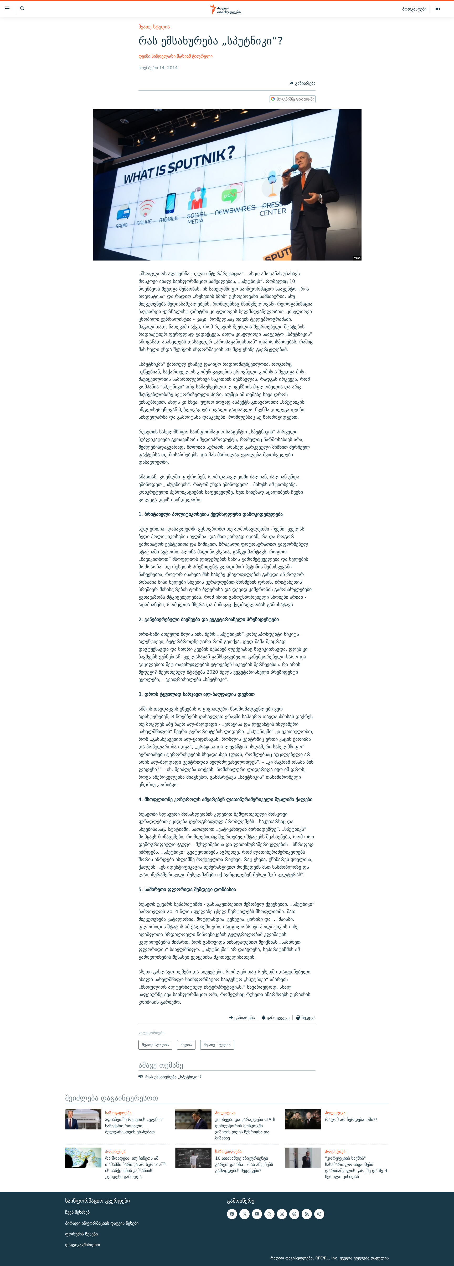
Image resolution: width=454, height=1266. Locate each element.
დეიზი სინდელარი (157, 56)
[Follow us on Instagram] (282, 1214)
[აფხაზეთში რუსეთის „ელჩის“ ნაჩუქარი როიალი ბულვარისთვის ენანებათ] (83, 1119)
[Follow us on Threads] (294, 1214)
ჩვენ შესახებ (77, 1212)
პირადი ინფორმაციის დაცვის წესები (101, 1223)
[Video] (438, 9)
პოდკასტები (414, 9)
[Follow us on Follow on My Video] (269, 1214)
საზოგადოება (118, 1112)
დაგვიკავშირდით (82, 1245)
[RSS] (307, 1214)
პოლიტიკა (225, 1112)
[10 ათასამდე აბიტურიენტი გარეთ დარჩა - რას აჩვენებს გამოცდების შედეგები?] (193, 1158)
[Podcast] (319, 1214)
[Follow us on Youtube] (257, 1214)
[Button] (303, 83)
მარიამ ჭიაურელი (195, 56)
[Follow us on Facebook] (232, 1214)
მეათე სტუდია (154, 27)
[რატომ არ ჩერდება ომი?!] (303, 1119)
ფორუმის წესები (81, 1234)
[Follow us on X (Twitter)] (244, 1214)
